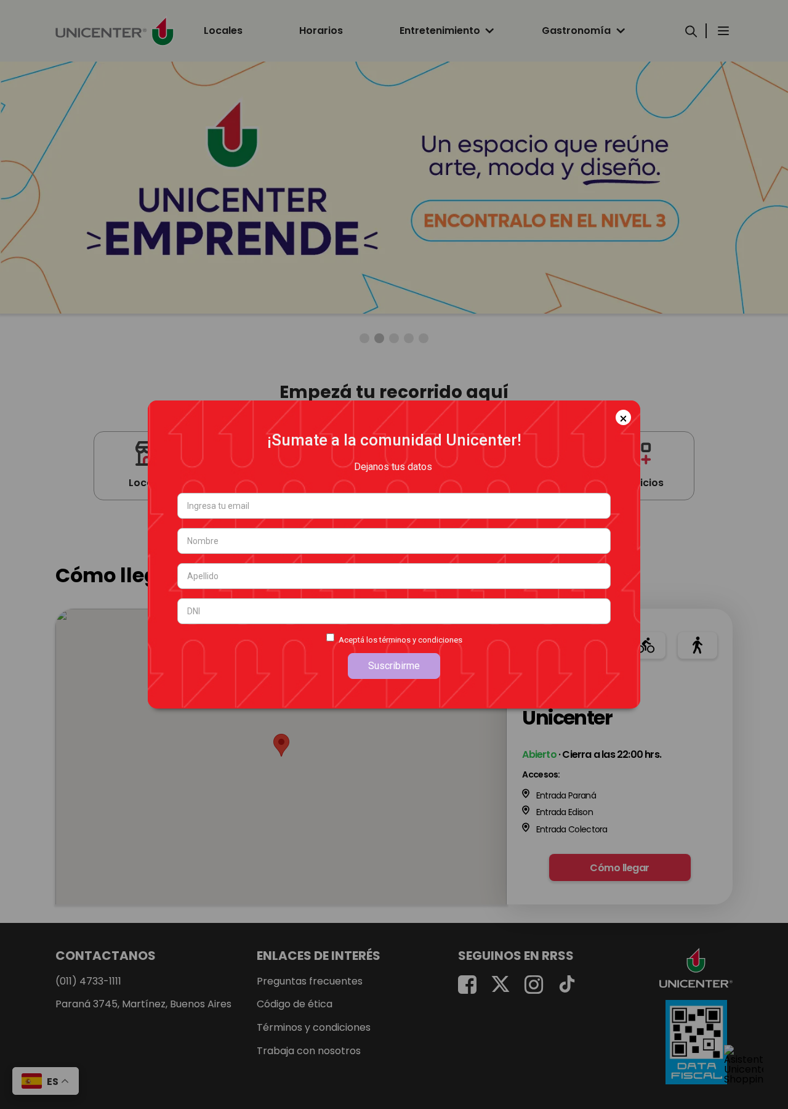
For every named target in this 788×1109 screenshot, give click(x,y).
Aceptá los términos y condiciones (400, 639)
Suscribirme (394, 666)
